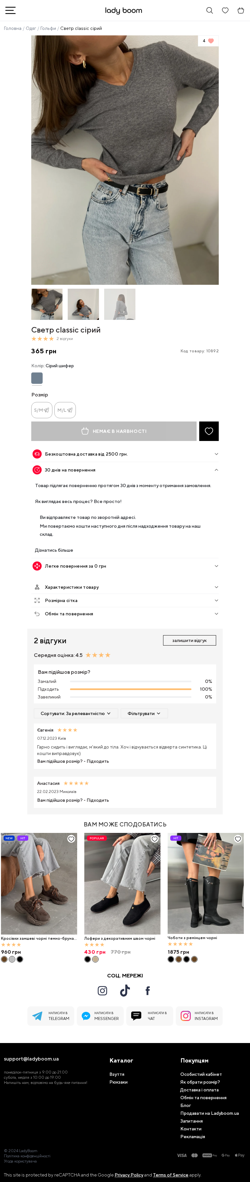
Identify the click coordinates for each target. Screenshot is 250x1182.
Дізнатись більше (54, 550)
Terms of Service (170, 1174)
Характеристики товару (72, 587)
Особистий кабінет (201, 1074)
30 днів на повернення (70, 469)
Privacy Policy (129, 1174)
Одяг (31, 28)
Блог (185, 1105)
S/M (38, 410)
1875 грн (178, 952)
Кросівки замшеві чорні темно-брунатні (38, 938)
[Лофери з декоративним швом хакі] (95, 959)
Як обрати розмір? (200, 1082)
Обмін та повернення (69, 613)
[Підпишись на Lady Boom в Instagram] (102, 991)
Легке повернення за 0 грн (75, 566)
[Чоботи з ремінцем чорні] (206, 883)
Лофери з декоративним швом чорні (119, 938)
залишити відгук (190, 640)
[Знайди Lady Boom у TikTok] (125, 990)
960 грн (11, 952)
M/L (62, 410)
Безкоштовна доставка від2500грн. (86, 454)
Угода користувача (20, 1161)
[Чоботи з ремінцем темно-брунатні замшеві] (194, 959)
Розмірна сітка (61, 600)
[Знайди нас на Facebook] (147, 991)
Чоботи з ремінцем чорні (192, 938)
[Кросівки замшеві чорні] (19, 959)
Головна (12, 28)
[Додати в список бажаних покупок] (209, 431)
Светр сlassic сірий (81, 28)
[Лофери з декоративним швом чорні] (122, 884)
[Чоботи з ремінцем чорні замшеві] (186, 959)
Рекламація (192, 1136)
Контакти (190, 1128)
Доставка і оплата (199, 1089)
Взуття (116, 1074)
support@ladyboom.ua (31, 1059)
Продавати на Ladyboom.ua (209, 1113)
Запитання (191, 1121)
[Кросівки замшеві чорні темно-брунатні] (39, 884)
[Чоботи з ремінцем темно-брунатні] (178, 959)
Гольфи (48, 28)
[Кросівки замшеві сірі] (12, 959)
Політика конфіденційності (27, 1156)
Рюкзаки (118, 1082)
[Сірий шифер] (37, 378)
